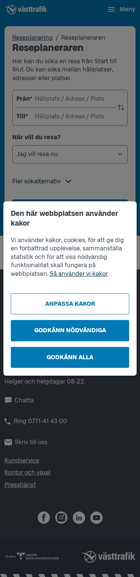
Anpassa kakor (70, 303)
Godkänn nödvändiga (70, 330)
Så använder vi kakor (79, 273)
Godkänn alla (70, 357)
